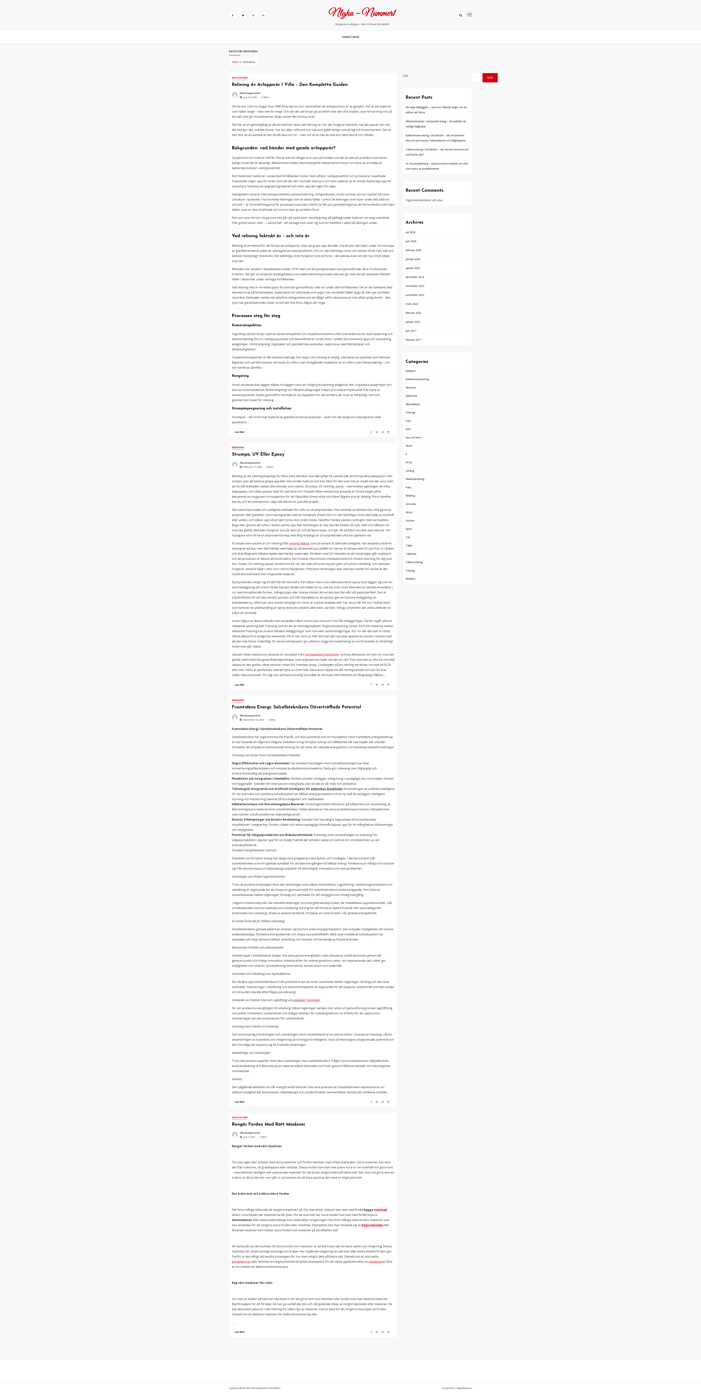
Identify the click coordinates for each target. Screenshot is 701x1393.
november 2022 (415, 295)
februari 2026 (413, 250)
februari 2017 (413, 339)
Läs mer (240, 432)
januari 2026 (413, 259)
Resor (409, 512)
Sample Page (350, 37)
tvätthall (380, 1210)
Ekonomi (411, 387)
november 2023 (415, 286)
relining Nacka (299, 543)
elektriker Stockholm (326, 789)
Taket (409, 545)
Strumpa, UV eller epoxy (258, 454)
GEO (408, 429)
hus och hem (240, 77)
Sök (405, 76)
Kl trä (409, 462)
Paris (408, 487)
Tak (408, 537)
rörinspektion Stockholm (322, 654)
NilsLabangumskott (250, 93)
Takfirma (411, 553)
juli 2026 (410, 232)
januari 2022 (413, 321)
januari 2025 (413, 268)
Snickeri (410, 520)
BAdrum (410, 370)
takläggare (376, 1262)
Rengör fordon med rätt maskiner (268, 1124)
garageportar (241, 1262)
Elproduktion (413, 404)
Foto (408, 420)
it (406, 454)
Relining (410, 495)
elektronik (411, 396)
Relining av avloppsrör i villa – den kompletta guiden (290, 85)
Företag (410, 412)
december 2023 (415, 277)
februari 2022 (413, 313)
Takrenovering (414, 562)
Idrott (409, 445)
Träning (410, 570)
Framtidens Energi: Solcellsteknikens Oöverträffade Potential (296, 707)
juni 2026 (411, 241)
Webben (410, 578)
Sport (409, 529)
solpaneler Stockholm (306, 1000)
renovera (238, 447)
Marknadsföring (415, 479)
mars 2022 (412, 304)
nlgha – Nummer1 (362, 13)
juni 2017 (411, 330)
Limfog (410, 470)
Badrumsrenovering (417, 379)
